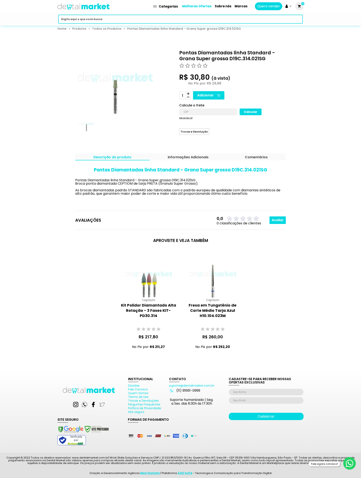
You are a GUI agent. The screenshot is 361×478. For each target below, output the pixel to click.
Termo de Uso (138, 397)
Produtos (79, 28)
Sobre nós (223, 6)
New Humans (150, 473)
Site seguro (136, 412)
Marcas (241, 6)
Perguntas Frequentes (144, 404)
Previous (72, 127)
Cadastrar (266, 416)
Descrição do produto (112, 158)
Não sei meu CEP (186, 118)
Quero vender (268, 6)
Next (146, 127)
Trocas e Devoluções (143, 401)
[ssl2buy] (83, 433)
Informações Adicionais (188, 158)
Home (61, 28)
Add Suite (185, 473)
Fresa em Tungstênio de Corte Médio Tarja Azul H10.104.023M (212, 310)
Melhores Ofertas (197, 6)
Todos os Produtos (106, 28)
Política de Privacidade (144, 408)
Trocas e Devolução (194, 131)
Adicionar (205, 95)
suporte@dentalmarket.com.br (191, 385)
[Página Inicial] (83, 11)
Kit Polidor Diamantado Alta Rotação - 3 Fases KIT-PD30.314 (148, 310)
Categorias (168, 6)
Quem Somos (138, 393)
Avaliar (278, 220)
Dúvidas (134, 385)
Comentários (256, 158)
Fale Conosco (138, 389)
